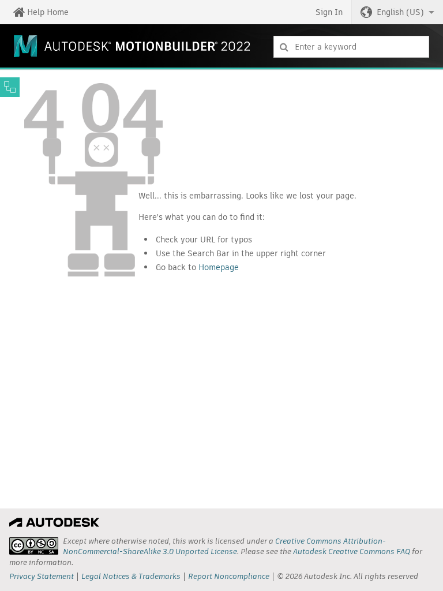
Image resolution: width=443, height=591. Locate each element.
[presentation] (33, 546)
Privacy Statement (41, 576)
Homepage (218, 267)
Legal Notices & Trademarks (131, 576)
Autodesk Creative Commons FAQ (351, 551)
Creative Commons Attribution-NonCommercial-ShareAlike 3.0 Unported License (224, 546)
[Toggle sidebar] (10, 87)
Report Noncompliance (228, 576)
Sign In (329, 12)
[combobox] (351, 47)
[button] (397, 12)
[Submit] (284, 46)
